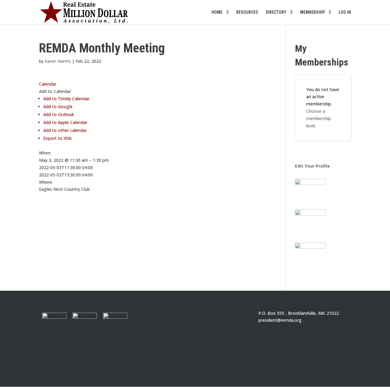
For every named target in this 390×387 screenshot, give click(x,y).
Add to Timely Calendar (66, 98)
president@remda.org (280, 320)
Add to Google (58, 106)
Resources (247, 12)
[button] (55, 91)
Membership (312, 12)
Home (216, 12)
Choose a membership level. (318, 118)
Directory (276, 12)
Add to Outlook (58, 114)
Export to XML (58, 138)
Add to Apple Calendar (65, 122)
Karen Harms (58, 61)
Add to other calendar (65, 130)
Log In (345, 12)
